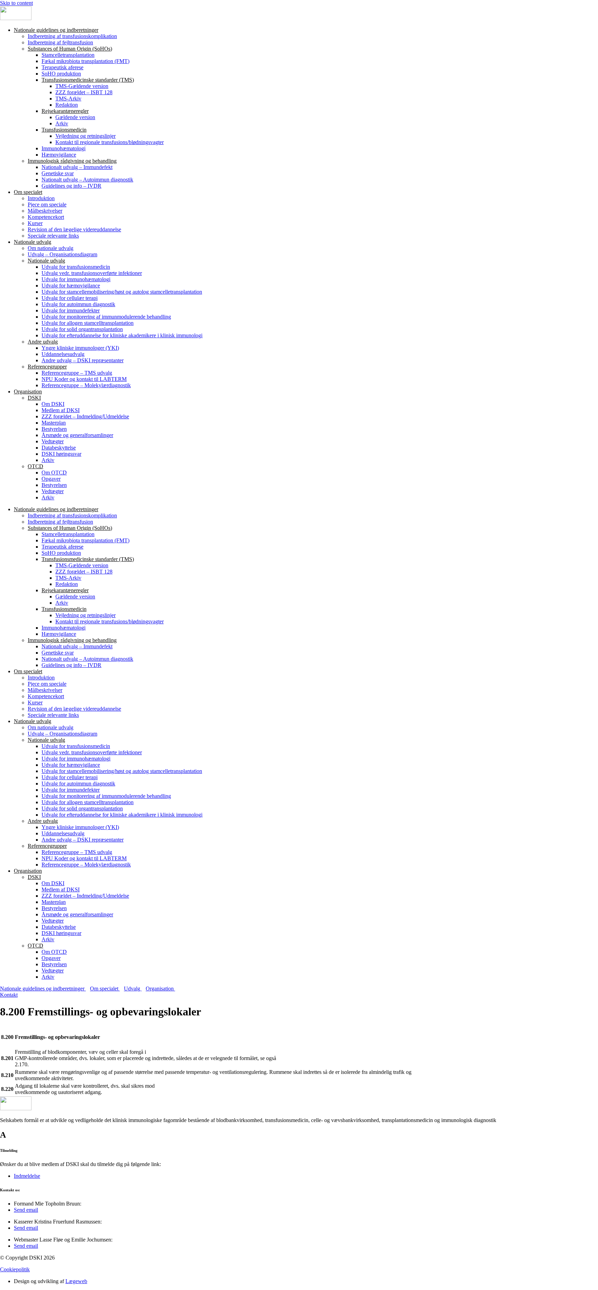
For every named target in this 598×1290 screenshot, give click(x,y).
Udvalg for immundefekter (71, 310)
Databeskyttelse (59, 448)
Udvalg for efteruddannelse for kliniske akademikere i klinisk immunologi (122, 335)
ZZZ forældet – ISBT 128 (83, 92)
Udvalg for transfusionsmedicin (76, 267)
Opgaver (51, 479)
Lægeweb (76, 1281)
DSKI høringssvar (61, 454)
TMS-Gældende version (81, 86)
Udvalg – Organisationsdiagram (62, 254)
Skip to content (16, 3)
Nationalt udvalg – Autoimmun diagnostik (87, 180)
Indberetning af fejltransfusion (60, 42)
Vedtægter (53, 441)
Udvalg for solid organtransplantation (82, 329)
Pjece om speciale (47, 204)
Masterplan (54, 423)
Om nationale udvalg (50, 248)
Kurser (35, 223)
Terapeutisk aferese (62, 67)
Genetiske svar (58, 173)
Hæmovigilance (59, 155)
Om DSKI (53, 404)
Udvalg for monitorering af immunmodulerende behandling (106, 317)
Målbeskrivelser (45, 211)
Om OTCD (54, 472)
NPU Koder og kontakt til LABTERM (84, 379)
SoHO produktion (61, 74)
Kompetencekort (46, 217)
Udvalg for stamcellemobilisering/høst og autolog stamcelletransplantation (122, 292)
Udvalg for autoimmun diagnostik (78, 304)
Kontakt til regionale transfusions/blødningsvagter (109, 142)
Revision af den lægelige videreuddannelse (74, 229)
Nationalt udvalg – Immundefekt (77, 167)
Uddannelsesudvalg (63, 354)
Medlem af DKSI (61, 410)
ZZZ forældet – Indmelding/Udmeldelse (85, 416)
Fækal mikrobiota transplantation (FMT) (85, 61)
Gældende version (75, 117)
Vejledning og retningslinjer (85, 136)
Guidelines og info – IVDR (71, 186)
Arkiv (61, 123)
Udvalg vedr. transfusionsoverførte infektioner (92, 273)
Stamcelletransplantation (68, 55)
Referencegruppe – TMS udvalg (77, 373)
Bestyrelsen (54, 429)
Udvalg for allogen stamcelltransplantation (88, 323)
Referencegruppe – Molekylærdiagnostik (86, 385)
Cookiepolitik (15, 1269)
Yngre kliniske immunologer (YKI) (80, 348)
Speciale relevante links (53, 236)
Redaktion (66, 105)
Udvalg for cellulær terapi (70, 298)
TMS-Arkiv (68, 98)
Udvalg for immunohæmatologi (76, 279)
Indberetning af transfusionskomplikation (72, 36)
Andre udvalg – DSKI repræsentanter (83, 360)
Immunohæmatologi (63, 148)
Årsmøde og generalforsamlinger (77, 435)
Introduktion (41, 198)
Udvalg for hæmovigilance (71, 285)
